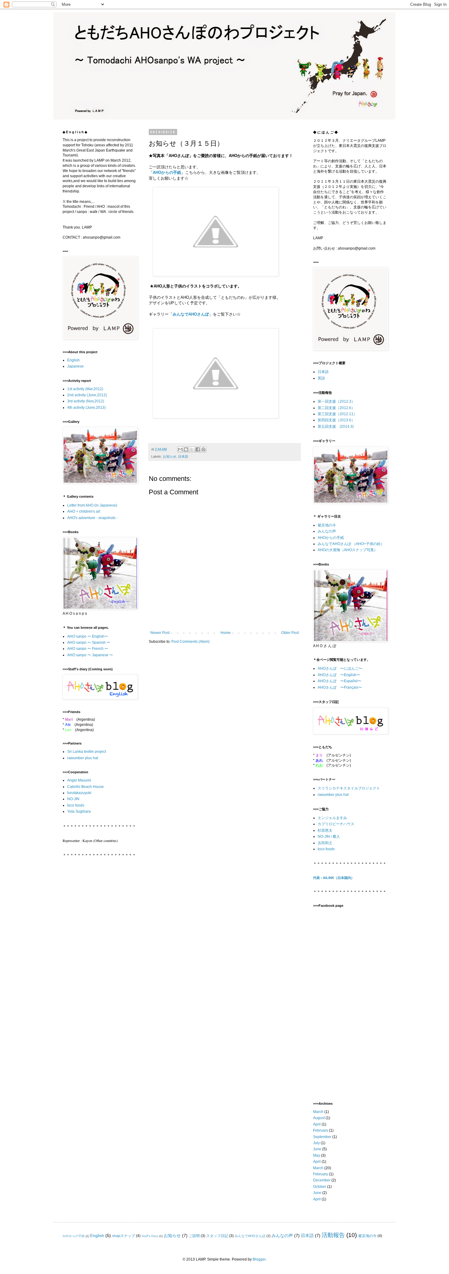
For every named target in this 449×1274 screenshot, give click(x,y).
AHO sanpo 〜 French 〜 (87, 648)
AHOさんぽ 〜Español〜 (339, 681)
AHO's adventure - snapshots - (92, 518)
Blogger (259, 1259)
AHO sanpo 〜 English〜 (87, 636)
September (322, 1137)
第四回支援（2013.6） (336, 420)
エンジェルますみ (332, 818)
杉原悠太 (325, 830)
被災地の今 (327, 525)
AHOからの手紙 (167, 172)
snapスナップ (123, 1236)
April (317, 1124)
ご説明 (194, 1236)
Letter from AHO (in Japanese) (92, 505)
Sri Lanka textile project (86, 751)
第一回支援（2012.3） (336, 401)
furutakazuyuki (79, 793)
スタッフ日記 (217, 1236)
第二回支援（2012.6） (336, 408)
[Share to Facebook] (198, 449)
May (316, 1155)
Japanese (75, 366)
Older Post (290, 633)
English (73, 360)
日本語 (183, 456)
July (316, 1143)
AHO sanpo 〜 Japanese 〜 (90, 655)
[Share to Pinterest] (203, 449)
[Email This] (180, 449)
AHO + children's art (83, 511)
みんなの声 (327, 531)
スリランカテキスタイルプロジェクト (349, 788)
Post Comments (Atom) (190, 641)
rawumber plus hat (82, 758)
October (319, 1186)
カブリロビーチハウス (336, 824)
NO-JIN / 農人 (329, 836)
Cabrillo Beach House (85, 787)
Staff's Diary (149, 1236)
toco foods (75, 805)
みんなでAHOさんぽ (191, 314)
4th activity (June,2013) (86, 407)
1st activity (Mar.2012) (85, 389)
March (318, 1112)
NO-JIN (73, 799)
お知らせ (169, 456)
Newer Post (160, 633)
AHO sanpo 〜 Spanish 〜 (88, 642)
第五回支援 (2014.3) (336, 426)
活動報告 (333, 1235)
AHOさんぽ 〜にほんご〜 (340, 668)
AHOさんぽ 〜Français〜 (340, 687)
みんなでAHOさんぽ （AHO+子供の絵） (351, 544)
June (317, 1149)
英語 (321, 378)
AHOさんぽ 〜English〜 (339, 675)
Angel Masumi (79, 780)
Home (226, 633)
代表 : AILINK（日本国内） (333, 878)
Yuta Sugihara (79, 811)
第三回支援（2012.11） (337, 414)
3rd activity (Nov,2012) (85, 401)
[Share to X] (192, 449)
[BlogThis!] (186, 449)
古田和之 (325, 843)
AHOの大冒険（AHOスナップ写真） (348, 550)
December (321, 1180)
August (319, 1118)
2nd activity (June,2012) (87, 395)
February (320, 1130)
